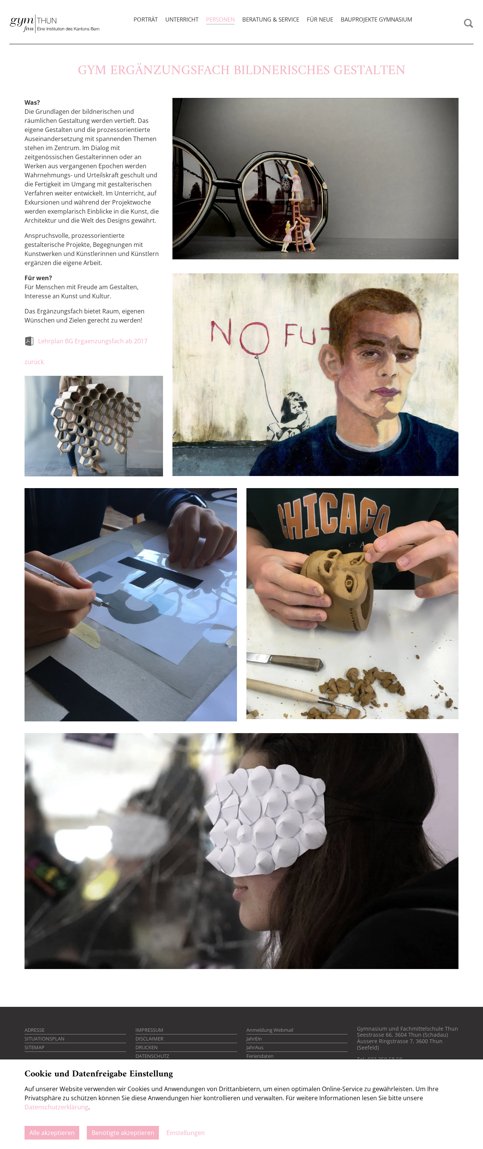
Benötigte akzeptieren (123, 1133)
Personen (220, 19)
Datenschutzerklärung (56, 1107)
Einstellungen (185, 1133)
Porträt (146, 19)
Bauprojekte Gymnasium (376, 19)
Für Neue (320, 19)
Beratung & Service (270, 19)
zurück (34, 362)
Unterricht (181, 19)
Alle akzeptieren (52, 1133)
